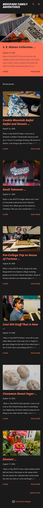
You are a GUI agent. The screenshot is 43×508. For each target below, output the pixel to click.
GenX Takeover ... (14, 189)
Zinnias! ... (10, 459)
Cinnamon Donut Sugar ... (20, 393)
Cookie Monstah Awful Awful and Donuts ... (18, 122)
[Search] (33, 4)
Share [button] (5, 71)
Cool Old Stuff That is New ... (20, 326)
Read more (35, 71)
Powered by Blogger (23, 501)
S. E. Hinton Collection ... (19, 47)
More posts (35, 493)
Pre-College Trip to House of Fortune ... (20, 257)
